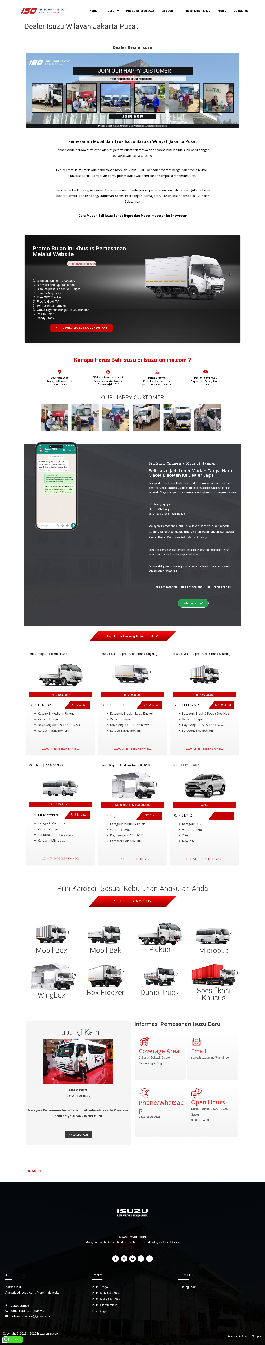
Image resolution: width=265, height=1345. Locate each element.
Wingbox (51, 995)
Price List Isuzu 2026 (140, 10)
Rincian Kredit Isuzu (197, 10)
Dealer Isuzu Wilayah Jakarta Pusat (81, 26)
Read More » (33, 1170)
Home (93, 10)
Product (110, 10)
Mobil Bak (105, 950)
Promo (221, 10)
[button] (44, 417)
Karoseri (167, 10)
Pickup (159, 949)
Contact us (241, 10)
